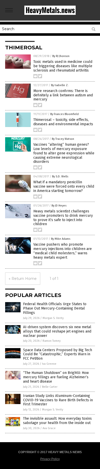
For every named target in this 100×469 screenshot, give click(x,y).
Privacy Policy (50, 459)
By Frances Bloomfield (64, 114)
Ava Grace (49, 428)
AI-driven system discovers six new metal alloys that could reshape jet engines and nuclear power (57, 331)
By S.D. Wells (60, 176)
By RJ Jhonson (60, 56)
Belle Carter (49, 386)
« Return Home (23, 278)
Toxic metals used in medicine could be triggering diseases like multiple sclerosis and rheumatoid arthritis (62, 66)
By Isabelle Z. (59, 85)
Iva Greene (49, 363)
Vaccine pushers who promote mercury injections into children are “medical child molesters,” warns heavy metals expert (62, 250)
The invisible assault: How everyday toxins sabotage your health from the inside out (57, 420)
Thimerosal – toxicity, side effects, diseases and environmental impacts (63, 122)
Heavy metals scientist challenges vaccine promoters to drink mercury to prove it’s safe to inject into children (63, 217)
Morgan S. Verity (53, 318)
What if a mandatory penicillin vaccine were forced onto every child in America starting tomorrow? (63, 186)
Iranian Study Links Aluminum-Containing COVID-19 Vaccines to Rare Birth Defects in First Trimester (58, 400)
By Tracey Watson (63, 139)
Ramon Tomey (52, 340)
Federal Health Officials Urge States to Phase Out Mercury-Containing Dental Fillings (54, 308)
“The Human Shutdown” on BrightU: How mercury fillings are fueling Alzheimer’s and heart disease (56, 377)
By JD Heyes (59, 205)
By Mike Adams (60, 239)
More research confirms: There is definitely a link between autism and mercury (63, 95)
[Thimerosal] (50, 14)
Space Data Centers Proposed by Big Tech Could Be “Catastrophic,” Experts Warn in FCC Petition (57, 354)
